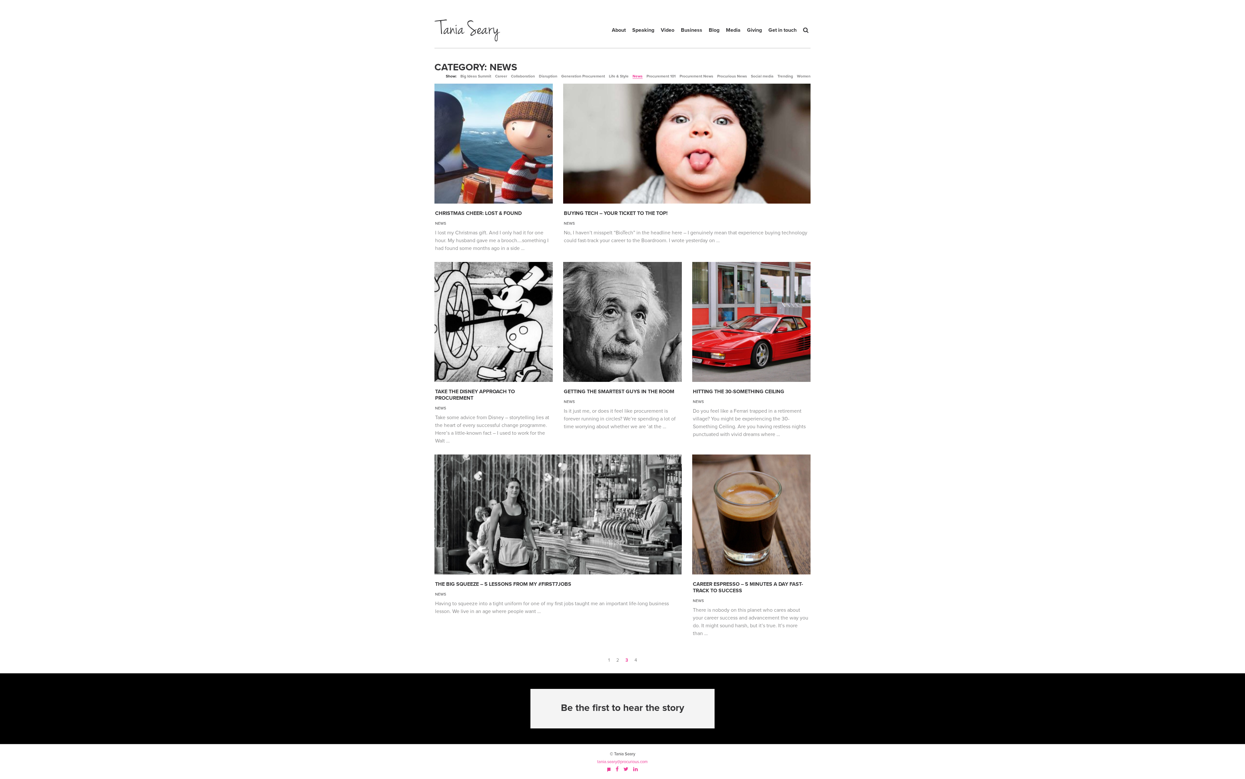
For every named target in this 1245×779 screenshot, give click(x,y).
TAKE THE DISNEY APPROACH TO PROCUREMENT (475, 394)
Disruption (548, 76)
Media (733, 30)
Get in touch (782, 30)
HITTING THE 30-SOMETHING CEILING (738, 391)
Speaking (643, 30)
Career (501, 76)
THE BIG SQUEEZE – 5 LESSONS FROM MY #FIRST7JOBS (503, 584)
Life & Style (619, 76)
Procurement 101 (661, 76)
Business (691, 30)
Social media (762, 76)
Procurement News (696, 76)
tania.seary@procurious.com (622, 761)
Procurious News (732, 76)
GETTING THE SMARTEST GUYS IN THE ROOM (619, 391)
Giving (754, 30)
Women (804, 76)
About (619, 30)
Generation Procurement (583, 76)
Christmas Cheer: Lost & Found (478, 213)
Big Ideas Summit (475, 76)
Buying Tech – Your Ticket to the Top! (616, 213)
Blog (714, 30)
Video (667, 30)
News (638, 76)
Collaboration (523, 76)
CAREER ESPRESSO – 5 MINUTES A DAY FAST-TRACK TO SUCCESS (748, 587)
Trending (785, 76)
